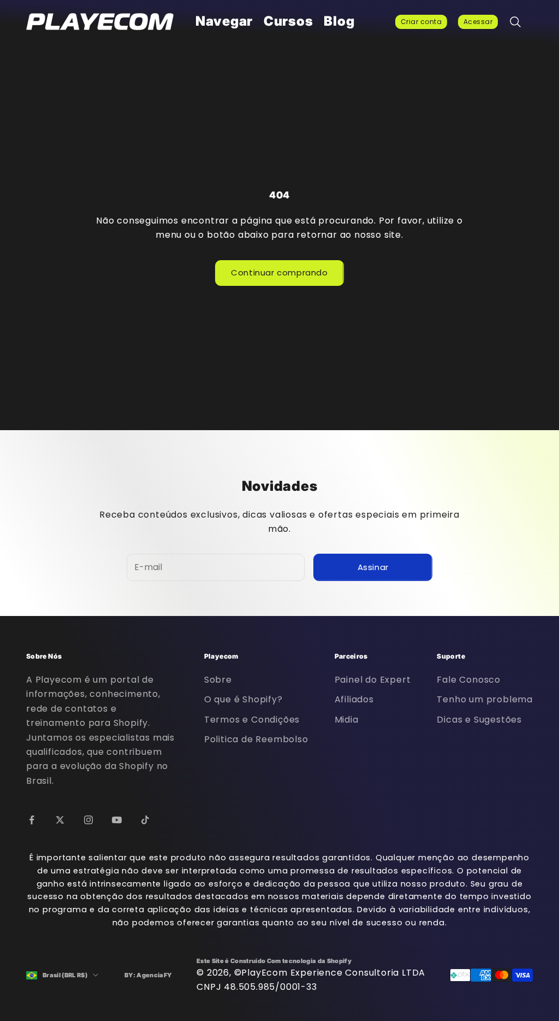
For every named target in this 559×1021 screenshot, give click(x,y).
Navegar (224, 21)
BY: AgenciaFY (148, 975)
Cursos (288, 21)
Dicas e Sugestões (479, 719)
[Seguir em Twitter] (60, 819)
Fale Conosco (469, 679)
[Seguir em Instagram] (88, 819)
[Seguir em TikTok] (145, 819)
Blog (339, 21)
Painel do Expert (373, 679)
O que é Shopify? (243, 699)
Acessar (477, 21)
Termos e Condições (252, 719)
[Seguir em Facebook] (31, 819)
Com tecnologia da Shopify (309, 961)
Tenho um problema (485, 699)
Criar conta (421, 21)
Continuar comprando (279, 272)
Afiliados (354, 699)
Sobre (218, 679)
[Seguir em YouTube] (116, 819)
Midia (347, 719)
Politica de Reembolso (256, 739)
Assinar (373, 567)
